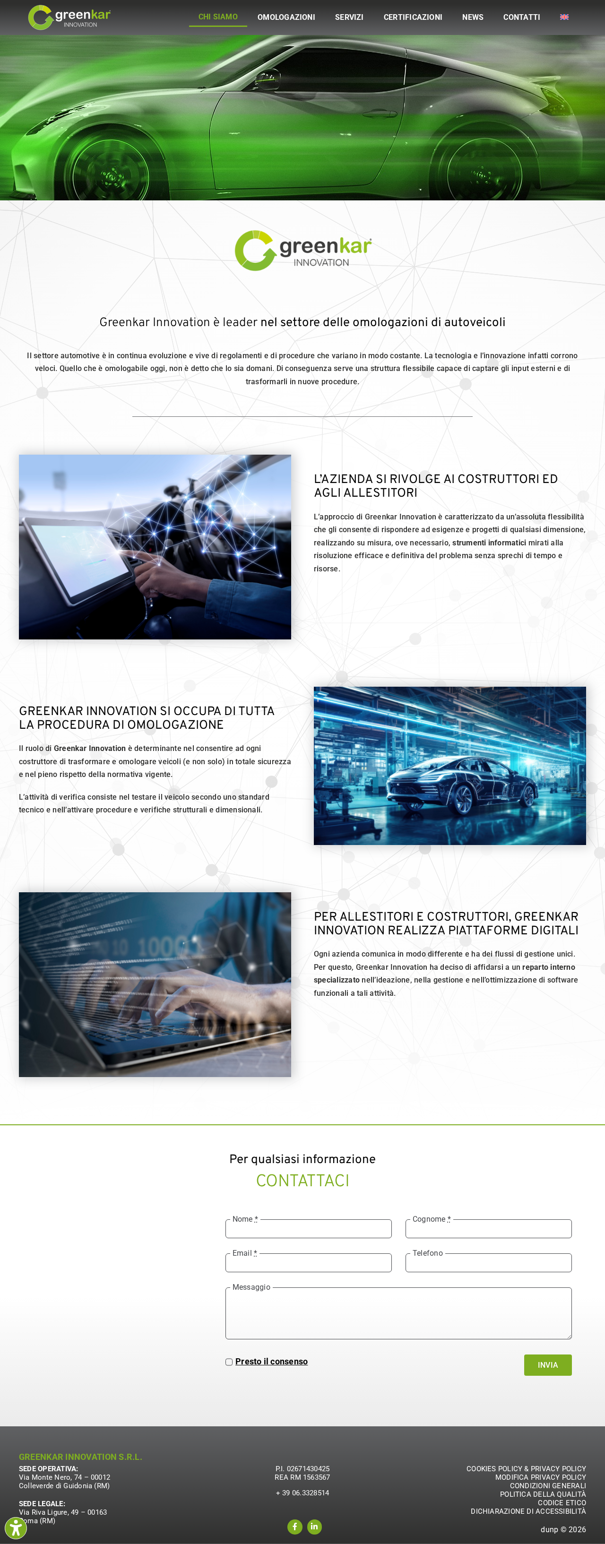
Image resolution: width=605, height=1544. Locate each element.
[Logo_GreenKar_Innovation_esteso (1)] (69, 7)
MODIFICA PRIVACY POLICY (540, 1477)
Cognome (432, 1219)
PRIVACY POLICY (558, 1469)
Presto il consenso (271, 1361)
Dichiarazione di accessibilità (528, 1511)
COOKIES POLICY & (499, 1469)
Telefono (428, 1253)
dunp (549, 1529)
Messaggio (251, 1287)
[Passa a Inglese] (564, 17)
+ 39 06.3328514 (302, 1493)
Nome (245, 1219)
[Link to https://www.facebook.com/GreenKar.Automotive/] (294, 1527)
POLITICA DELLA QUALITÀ (543, 1494)
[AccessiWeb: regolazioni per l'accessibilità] (16, 1528)
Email (245, 1253)
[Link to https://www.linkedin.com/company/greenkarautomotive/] (314, 1527)
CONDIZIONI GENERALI (548, 1486)
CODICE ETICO (562, 1503)
